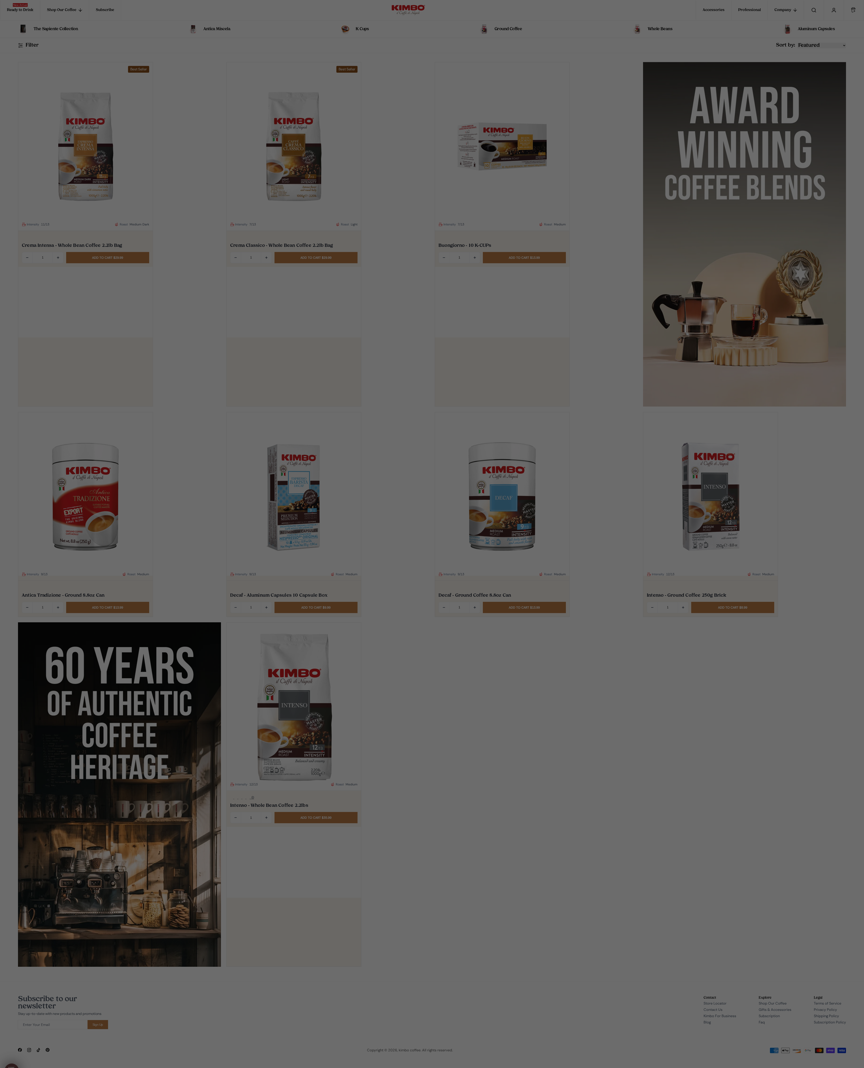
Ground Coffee (352, 541)
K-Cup (393, 555)
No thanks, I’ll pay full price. (373, 569)
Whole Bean (393, 541)
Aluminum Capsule (352, 555)
